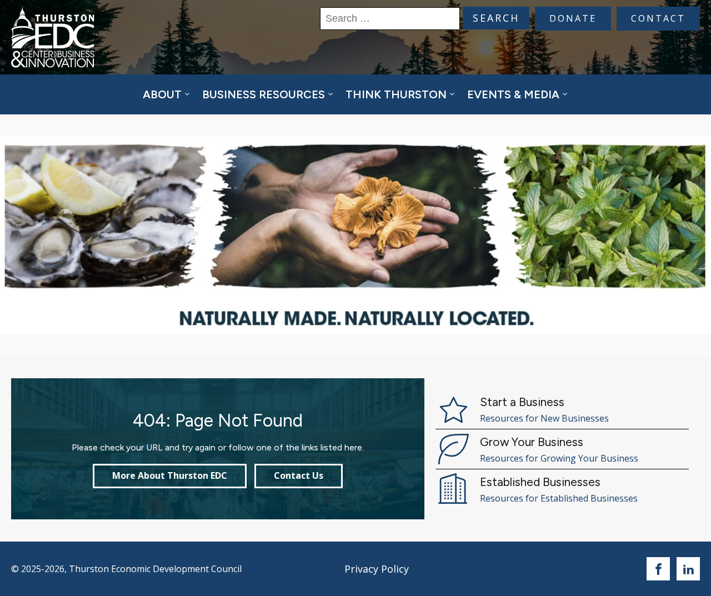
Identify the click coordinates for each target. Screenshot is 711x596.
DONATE (573, 18)
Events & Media (513, 94)
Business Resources (263, 94)
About (162, 94)
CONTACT (658, 18)
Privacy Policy (376, 568)
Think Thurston (396, 94)
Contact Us (298, 475)
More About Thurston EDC (169, 475)
